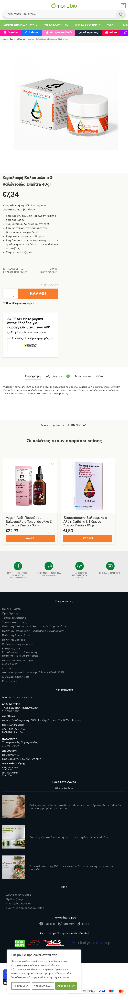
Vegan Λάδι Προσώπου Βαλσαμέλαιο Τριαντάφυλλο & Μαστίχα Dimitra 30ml (29, 521)
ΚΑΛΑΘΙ (38, 294)
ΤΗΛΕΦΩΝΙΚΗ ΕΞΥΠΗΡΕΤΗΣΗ (79, 575)
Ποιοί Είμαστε (11, 609)
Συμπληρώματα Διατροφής (20, 25)
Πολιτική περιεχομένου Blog (25, 908)
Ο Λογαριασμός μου (15, 677)
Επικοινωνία (10, 681)
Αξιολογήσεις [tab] (57, 376)
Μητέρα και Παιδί (61, 32)
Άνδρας (34, 32)
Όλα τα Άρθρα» (64, 788)
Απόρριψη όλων (43, 986)
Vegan (111, 25)
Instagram (68, 924)
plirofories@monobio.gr (20, 697)
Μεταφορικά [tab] (82, 376)
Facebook (49, 924)
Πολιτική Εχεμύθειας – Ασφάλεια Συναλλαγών (33, 631)
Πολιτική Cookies (13, 639)
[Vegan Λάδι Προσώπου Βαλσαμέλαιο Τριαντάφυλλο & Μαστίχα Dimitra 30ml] (30, 485)
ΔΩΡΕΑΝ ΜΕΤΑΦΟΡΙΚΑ (49, 574)
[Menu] (8, 5)
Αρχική (5, 39)
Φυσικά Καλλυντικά (56, 25)
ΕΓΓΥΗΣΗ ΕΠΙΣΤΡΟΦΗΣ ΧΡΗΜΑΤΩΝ (18, 575)
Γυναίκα (13, 32)
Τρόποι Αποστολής (14, 622)
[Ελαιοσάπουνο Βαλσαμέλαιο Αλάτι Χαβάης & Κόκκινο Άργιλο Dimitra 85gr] (88, 485)
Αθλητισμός (90, 32)
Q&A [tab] (99, 376)
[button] (123, 5)
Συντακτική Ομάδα (18, 894)
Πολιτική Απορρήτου (16, 635)
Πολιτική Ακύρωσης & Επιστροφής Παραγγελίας (34, 626)
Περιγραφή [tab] (33, 376)
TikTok (85, 924)
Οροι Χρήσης (10, 613)
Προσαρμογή (20, 986)
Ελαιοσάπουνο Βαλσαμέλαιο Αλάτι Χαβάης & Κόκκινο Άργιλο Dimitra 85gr (85, 521)
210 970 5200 (10, 711)
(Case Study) (18, 662)
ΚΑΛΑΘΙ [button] (30, 538)
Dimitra (53, 269)
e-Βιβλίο (7, 668)
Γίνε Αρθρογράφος (18, 903)
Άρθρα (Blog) (15, 899)
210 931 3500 (10, 745)
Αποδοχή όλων (66, 986)
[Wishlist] (52, 463)
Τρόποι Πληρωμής (14, 617)
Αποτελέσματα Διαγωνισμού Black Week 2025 (33, 672)
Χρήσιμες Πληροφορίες (18, 644)
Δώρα (113, 32)
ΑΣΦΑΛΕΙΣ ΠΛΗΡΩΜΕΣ (110, 574)
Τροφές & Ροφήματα (87, 25)
